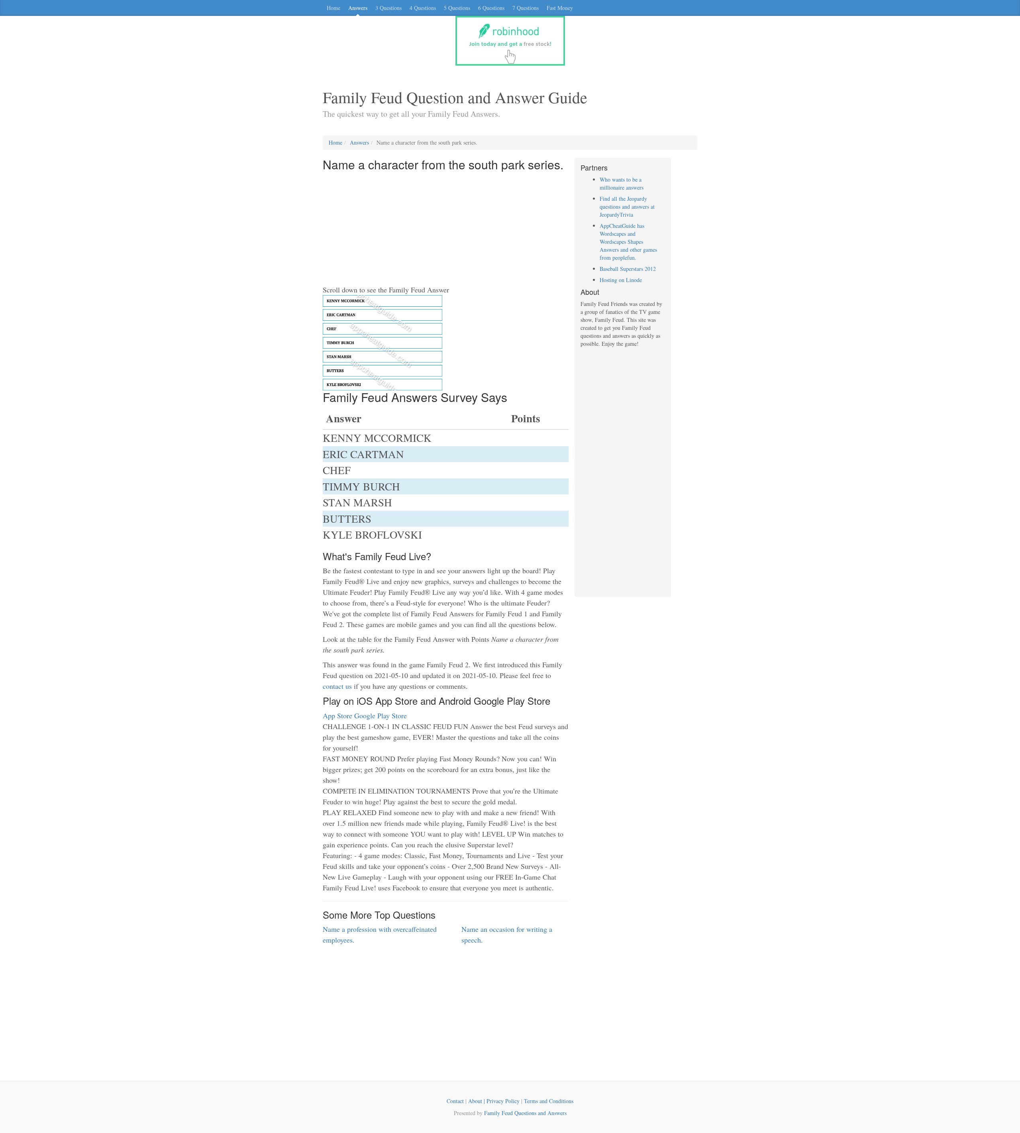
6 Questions (491, 8)
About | (477, 1101)
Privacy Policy (503, 1101)
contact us (337, 686)
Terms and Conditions (548, 1101)
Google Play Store (380, 715)
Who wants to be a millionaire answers (621, 183)
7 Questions (525, 8)
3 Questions (388, 8)
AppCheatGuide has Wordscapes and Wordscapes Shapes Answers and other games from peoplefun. (628, 241)
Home (333, 8)
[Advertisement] (446, 228)
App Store (337, 715)
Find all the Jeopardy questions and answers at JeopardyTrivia (627, 206)
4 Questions (423, 8)
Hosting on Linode (621, 280)
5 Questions (457, 8)
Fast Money (560, 8)
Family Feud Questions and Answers (525, 1113)
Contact (455, 1101)
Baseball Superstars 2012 (628, 268)
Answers (357, 8)
